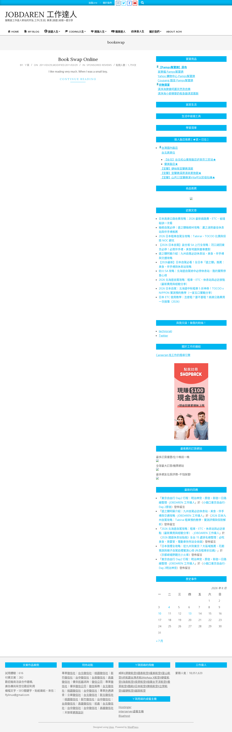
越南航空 (140, 690)
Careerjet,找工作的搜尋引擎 (173, 355)
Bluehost (124, 716)
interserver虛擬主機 (131, 711)
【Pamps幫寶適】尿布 (173, 67)
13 (189, 613)
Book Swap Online (78, 59)
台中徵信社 (82, 677)
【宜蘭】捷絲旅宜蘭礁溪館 (176, 168)
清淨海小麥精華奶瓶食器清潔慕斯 (178, 93)
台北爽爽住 (168, 152)
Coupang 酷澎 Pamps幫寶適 (175, 80)
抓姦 (81, 682)
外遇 (108, 690)
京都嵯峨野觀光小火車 (175, 555)
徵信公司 (97, 682)
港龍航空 (130, 673)
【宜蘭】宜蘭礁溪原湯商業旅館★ (180, 173)
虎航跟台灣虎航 (132, 677)
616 (21, 673)
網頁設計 (78, 712)
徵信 (91, 686)
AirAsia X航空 (151, 677)
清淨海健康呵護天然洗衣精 (174, 89)
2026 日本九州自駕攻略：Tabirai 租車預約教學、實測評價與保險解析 (192, 520)
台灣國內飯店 (170, 148)
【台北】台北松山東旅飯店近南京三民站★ (190, 159)
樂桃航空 (152, 686)
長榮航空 (140, 681)
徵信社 (71, 673)
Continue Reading (78, 79)
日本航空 (140, 686)
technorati (165, 331)
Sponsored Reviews (99, 65)
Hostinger (125, 707)
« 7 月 (159, 641)
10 (159, 613)
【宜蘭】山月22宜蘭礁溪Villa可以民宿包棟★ (187, 177)
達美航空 (155, 673)
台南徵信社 (98, 677)
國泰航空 (143, 673)
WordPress (133, 727)
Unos (111, 727)
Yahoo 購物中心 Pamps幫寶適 (176, 76)
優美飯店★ (171, 164)
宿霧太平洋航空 (156, 681)
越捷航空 (128, 690)
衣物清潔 (164, 85)
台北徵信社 (85, 673)
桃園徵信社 (101, 673)
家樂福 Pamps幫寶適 (170, 72)
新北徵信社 (106, 695)
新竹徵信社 (87, 699)
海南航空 (128, 681)
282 (21, 677)
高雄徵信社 (85, 703)
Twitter (163, 335)
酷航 (130, 686)
